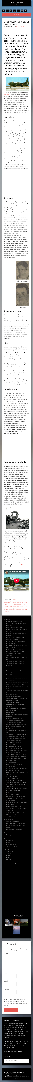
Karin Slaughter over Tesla (14, 627)
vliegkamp (24, 609)
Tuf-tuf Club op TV (11, 846)
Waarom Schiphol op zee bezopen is (17, 768)
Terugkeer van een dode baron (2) (16, 661)
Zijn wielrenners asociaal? (14, 722)
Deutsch (8, 859)
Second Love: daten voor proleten (16, 724)
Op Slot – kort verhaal (12, 821)
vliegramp (7, 611)
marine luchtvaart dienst (20, 606)
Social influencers (11, 776)
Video (5, 838)
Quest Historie (21, 565)
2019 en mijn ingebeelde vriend (15, 738)
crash (20, 601)
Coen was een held (12, 778)
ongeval (6, 609)
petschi (11, 609)
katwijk (6, 604)
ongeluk (22, 608)
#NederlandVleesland (12, 694)
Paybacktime (10, 712)
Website (6, 989)
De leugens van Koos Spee (14, 742)
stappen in (7, 94)
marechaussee (8, 606)
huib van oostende (17, 602)
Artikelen (14, 599)
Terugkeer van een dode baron (15, 663)
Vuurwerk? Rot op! (11, 762)
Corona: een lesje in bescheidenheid (17, 734)
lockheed (15, 604)
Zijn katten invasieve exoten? (15, 720)
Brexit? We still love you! (13, 794)
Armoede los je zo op (12, 702)
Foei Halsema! (10, 744)
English (8, 855)
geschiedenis (7, 602)
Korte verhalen (8, 819)
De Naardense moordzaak (14, 621)
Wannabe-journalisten (13, 752)
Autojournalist (10, 800)
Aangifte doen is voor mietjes (15, 780)
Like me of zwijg (11, 760)
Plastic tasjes (10, 804)
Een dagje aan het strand (13, 746)
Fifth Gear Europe (11, 844)
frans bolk (25, 601)
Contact (16, 14)
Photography (10, 835)
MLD (5, 608)
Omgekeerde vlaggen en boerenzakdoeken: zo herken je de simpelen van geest (16, 698)
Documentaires (10, 840)
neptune (16, 608)
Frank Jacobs (16, 2)
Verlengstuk (9, 810)
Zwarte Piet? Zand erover (13, 740)
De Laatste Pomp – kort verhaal (15, 823)
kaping (25, 602)
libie (10, 604)
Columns (6, 669)
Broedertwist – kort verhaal (14, 829)
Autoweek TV (10, 842)
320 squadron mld (12, 601)
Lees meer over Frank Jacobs (13, 1051)
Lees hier (7, 563)
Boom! (8, 792)
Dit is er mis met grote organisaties (16, 802)
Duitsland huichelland (12, 770)
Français (9, 857)
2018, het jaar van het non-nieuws (16, 782)
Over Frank (9, 851)
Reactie (6, 953)
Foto (5, 833)
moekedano (10, 608)
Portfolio (9, 665)
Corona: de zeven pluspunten (15, 736)
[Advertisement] (16, 182)
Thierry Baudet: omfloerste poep (16, 754)
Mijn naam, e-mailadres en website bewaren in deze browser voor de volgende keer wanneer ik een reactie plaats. (15, 1002)
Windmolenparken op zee (14, 718)
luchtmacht (21, 604)
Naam (6, 973)
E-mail (6, 981)
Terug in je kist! (10, 816)
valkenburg (17, 609)
